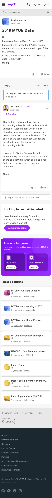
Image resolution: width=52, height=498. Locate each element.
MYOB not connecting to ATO (26, 306)
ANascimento (30, 296)
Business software (9, 439)
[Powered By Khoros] (26, 421)
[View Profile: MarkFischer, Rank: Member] (7, 398)
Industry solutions (9, 465)
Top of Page (27, 413)
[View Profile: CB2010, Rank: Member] (7, 353)
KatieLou (28, 386)
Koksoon (28, 325)
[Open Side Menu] (4, 4)
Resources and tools (10, 470)
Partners (5, 457)
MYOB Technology (27, 479)
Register (36, 4)
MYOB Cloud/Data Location (25, 290)
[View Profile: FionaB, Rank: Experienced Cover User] (7, 367)
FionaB (27, 370)
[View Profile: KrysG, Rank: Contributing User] (7, 337)
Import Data (17, 365)
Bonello (14, 20)
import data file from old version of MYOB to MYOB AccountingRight (28, 380)
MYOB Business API (12, 12)
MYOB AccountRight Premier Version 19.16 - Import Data (26, 320)
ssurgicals (30, 310)
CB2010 (29, 355)
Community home (17, 228)
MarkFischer (28, 400)
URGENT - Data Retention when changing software (28, 351)
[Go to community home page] (12, 4)
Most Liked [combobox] (42, 85)
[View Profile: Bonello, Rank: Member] (5, 21)
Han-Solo (14, 106)
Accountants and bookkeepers (15, 461)
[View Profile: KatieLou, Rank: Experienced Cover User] (7, 383)
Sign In (45, 4)
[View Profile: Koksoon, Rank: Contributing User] (7, 322)
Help (40, 413)
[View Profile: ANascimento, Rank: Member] (7, 292)
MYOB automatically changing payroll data (27, 335)
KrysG (27, 341)
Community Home (10, 413)
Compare (5, 444)
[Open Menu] (48, 12)
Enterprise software (10, 452)
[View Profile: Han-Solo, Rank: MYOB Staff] (5, 108)
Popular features (8, 448)
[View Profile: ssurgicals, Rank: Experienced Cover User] (7, 308)
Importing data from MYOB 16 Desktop (26, 396)
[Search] (28, 4)
